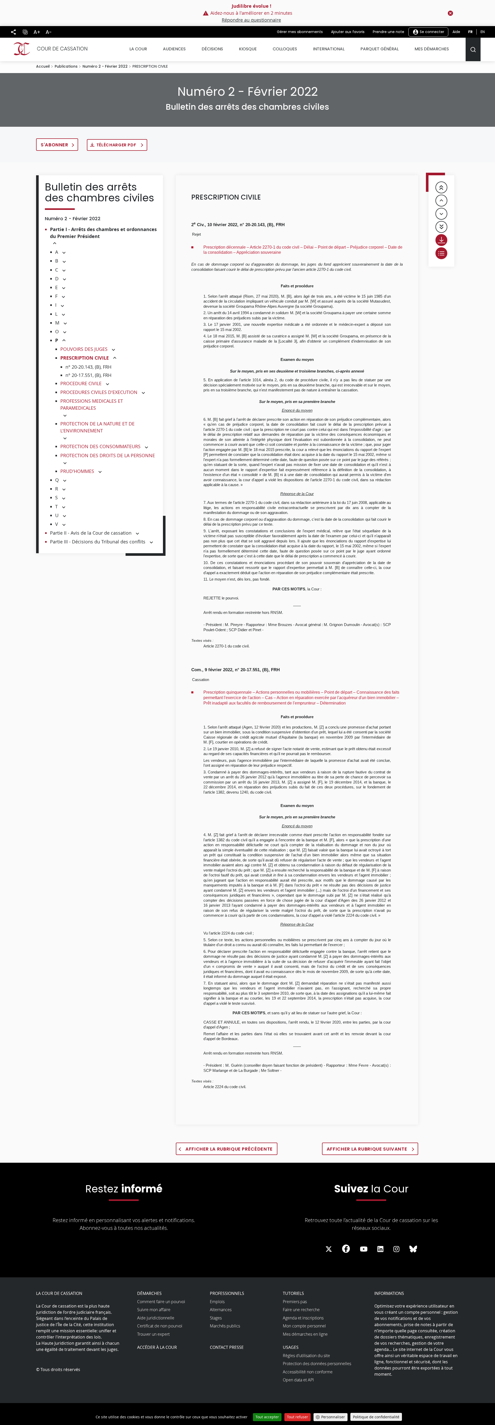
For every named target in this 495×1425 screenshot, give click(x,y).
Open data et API (298, 1380)
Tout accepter (267, 1416)
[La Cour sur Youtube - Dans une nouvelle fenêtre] (364, 1249)
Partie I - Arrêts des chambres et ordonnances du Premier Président (103, 233)
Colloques (285, 49)
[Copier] (25, 32)
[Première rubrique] (441, 187)
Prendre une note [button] (388, 31)
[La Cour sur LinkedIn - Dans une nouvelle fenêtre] (380, 1249)
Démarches (149, 1293)
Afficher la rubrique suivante (367, 1149)
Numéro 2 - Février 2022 (105, 66)
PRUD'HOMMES (77, 471)
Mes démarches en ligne (305, 1334)
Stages (216, 1318)
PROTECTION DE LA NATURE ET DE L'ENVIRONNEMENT (97, 427)
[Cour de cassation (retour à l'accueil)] (48, 48)
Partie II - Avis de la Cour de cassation (90, 533)
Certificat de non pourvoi (159, 1326)
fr (470, 31)
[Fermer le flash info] (450, 13)
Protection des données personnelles (317, 1363)
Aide (456, 31)
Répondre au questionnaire (251, 20)
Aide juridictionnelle (155, 1318)
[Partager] (13, 32)
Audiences (174, 49)
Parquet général (379, 49)
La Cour (138, 49)
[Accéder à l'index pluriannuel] (441, 253)
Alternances (221, 1309)
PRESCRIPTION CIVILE (84, 358)
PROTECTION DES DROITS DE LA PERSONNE (107, 455)
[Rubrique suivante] (441, 214)
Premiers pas (295, 1301)
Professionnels (227, 1293)
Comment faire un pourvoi (161, 1301)
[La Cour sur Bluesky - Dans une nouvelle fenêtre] (413, 1249)
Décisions (212, 49)
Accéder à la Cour (157, 1347)
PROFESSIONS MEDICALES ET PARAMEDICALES (91, 404)
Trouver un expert (153, 1334)
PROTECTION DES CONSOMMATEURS (100, 446)
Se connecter (431, 31)
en (483, 31)
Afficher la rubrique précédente (229, 1149)
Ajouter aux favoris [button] (348, 31)
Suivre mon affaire (153, 1309)
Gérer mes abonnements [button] (300, 31)
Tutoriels (293, 1293)
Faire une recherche (301, 1309)
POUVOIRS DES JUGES (84, 349)
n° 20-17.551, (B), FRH (88, 375)
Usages (291, 1347)
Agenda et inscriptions (303, 1318)
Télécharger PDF (116, 145)
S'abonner (54, 144)
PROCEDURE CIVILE (81, 383)
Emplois (217, 1301)
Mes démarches (432, 49)
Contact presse (227, 1347)
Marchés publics (225, 1326)
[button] (54, 243)
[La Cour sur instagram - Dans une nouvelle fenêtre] (396, 1249)
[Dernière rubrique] (441, 227)
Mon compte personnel (304, 1326)
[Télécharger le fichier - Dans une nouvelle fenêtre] (441, 240)
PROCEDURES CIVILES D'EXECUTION (98, 392)
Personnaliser (333, 1416)
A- (49, 32)
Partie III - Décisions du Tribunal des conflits (97, 542)
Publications (66, 66)
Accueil (43, 66)
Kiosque (248, 49)
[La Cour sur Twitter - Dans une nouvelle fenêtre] (328, 1249)
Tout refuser (297, 1416)
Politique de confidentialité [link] (376, 1416)
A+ (37, 32)
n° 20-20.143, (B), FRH (88, 367)
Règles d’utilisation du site (306, 1355)
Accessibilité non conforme (308, 1372)
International (328, 49)
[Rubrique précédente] (441, 201)
